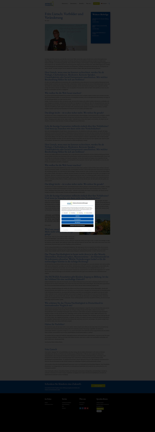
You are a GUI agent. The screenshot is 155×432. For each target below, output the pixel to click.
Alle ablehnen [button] (77, 222)
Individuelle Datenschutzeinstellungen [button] (77, 225)
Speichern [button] (77, 215)
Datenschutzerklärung (78, 230)
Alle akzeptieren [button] (77, 219)
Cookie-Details (65, 230)
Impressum (90, 230)
